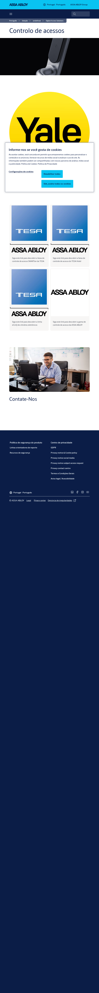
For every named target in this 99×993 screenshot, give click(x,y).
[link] (14, 20)
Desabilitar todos (52, 174)
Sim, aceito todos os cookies (57, 184)
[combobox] (80, 14)
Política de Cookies (29, 164)
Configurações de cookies (21, 171)
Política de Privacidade (47, 164)
